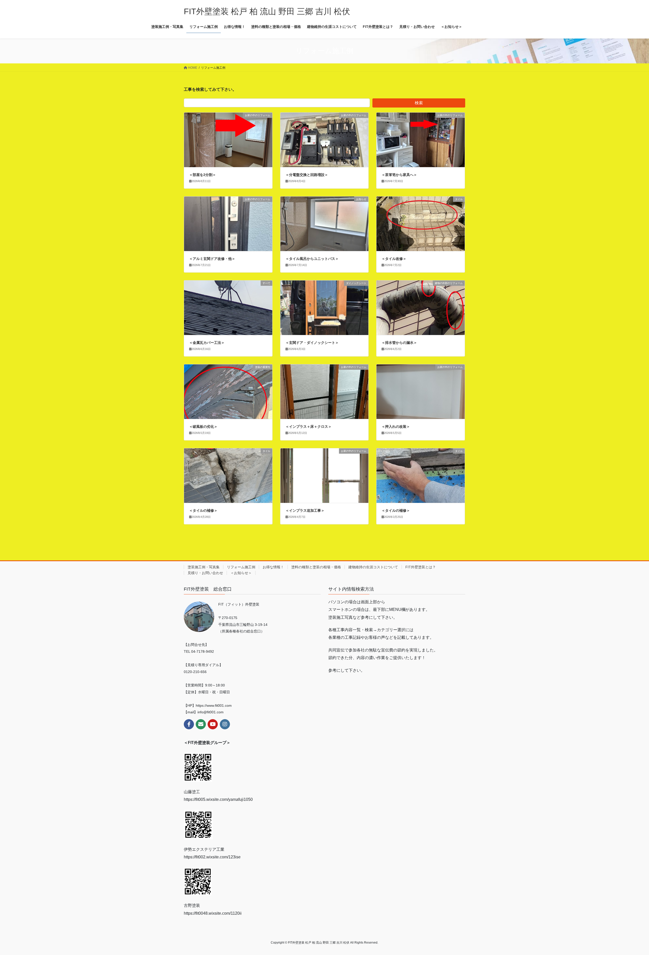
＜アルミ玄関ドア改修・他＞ (212, 259)
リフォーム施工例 (241, 567)
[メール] (201, 724)
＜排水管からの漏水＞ (399, 343)
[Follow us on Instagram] (225, 724)
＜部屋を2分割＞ (202, 175)
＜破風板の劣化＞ (203, 427)
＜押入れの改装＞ (396, 427)
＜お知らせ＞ (241, 573)
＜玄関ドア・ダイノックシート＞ (312, 343)
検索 (419, 103)
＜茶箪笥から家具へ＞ (399, 175)
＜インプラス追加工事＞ (304, 510)
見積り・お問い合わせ (205, 573)
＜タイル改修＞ (394, 259)
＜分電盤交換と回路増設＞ (306, 175)
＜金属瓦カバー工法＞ (207, 343)
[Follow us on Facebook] (189, 724)
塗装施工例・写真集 (204, 567)
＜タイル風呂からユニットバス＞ (312, 259)
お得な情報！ (273, 567)
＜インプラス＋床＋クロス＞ (308, 427)
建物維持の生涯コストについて (373, 567)
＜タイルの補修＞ (203, 510)
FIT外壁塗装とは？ (420, 567)
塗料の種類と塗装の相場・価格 (316, 567)
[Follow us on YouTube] (213, 724)
